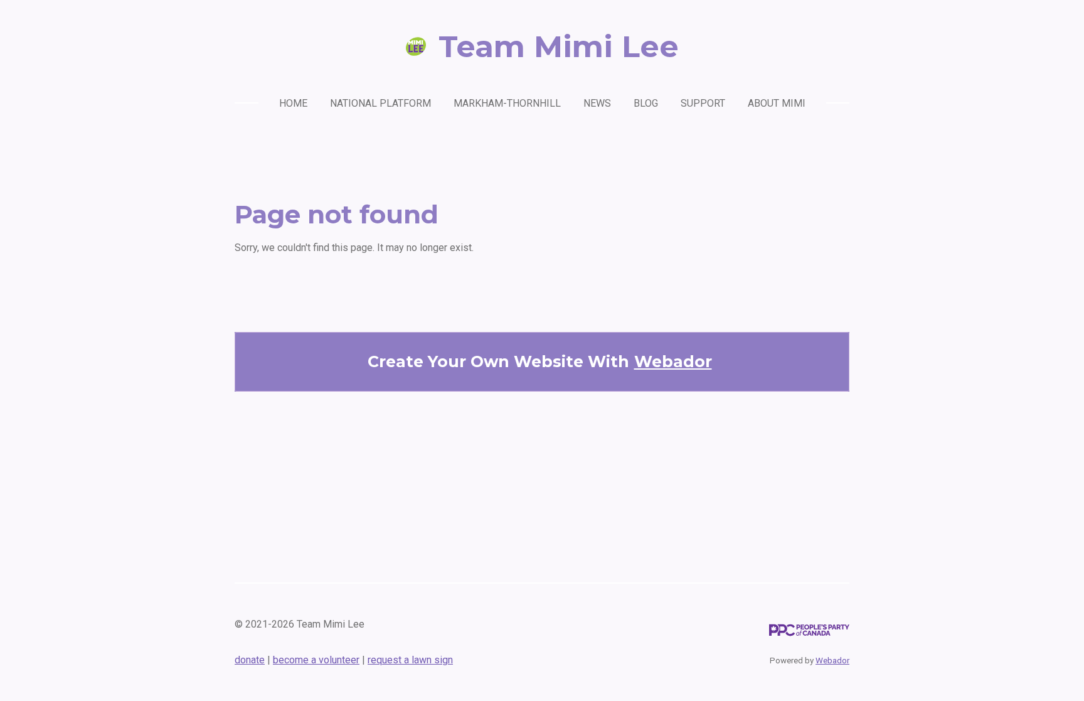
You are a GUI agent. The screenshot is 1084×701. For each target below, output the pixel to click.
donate (250, 660)
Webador (673, 361)
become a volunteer (316, 660)
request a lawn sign (410, 660)
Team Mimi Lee (558, 46)
